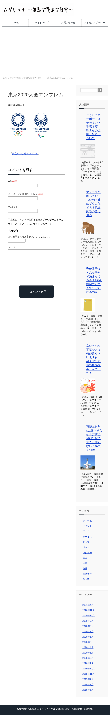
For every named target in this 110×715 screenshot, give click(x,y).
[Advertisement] (55, 52)
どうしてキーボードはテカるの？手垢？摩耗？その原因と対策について (93, 126)
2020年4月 (87, 647)
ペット (86, 547)
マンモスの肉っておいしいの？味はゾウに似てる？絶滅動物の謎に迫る (93, 203)
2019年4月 (87, 679)
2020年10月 (88, 615)
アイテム (87, 521)
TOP (22, 78)
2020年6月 (87, 637)
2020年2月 (87, 658)
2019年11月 (88, 674)
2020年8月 (87, 626)
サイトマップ (42, 22)
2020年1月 (87, 663)
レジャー (87, 552)
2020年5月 (87, 642)
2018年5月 (87, 690)
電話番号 (87, 574)
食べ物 (86, 579)
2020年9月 (87, 621)
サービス (87, 536)
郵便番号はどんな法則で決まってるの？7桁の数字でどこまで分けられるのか (94, 280)
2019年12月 (88, 668)
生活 (85, 563)
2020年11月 (88, 610)
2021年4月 (87, 605)
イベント (87, 526)
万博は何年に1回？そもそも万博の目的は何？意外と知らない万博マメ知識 (94, 438)
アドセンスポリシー (94, 22)
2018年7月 (87, 684)
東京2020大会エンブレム (25, 153)
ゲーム (86, 531)
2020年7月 (87, 631)
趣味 (85, 568)
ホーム (15, 22)
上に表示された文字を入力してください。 (30, 236)
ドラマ (86, 542)
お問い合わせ (68, 22)
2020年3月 (87, 653)
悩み (85, 558)
